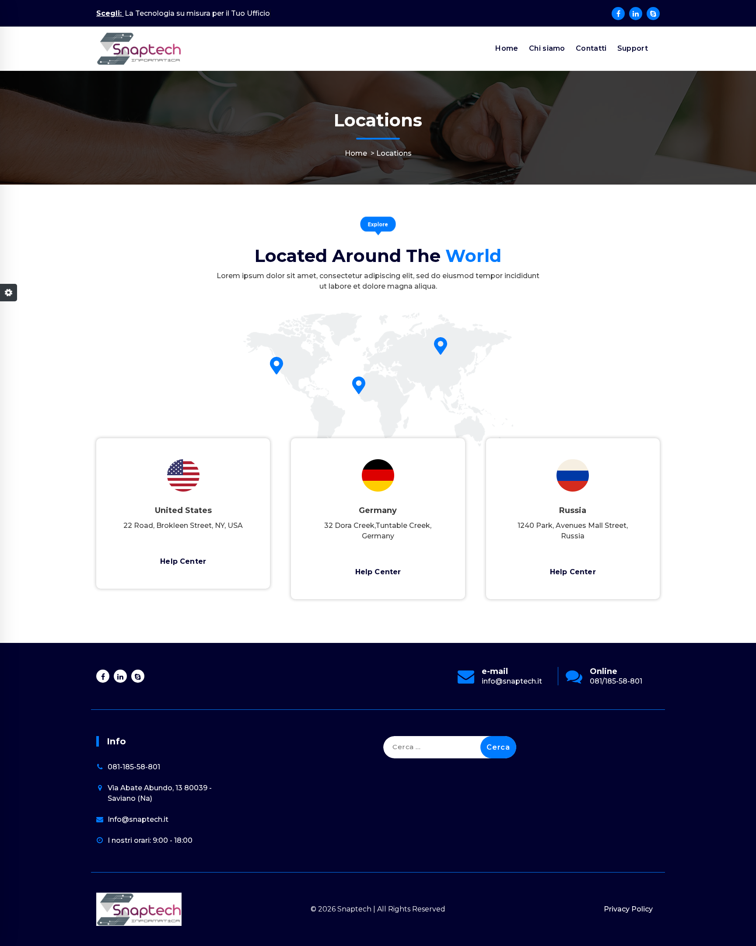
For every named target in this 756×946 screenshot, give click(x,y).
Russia (572, 510)
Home (506, 48)
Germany (378, 510)
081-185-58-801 (134, 767)
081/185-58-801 (616, 681)
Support (632, 48)
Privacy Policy (628, 909)
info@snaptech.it (512, 681)
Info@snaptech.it (138, 819)
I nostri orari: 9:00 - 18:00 (150, 840)
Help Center (183, 561)
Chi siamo (547, 48)
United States (183, 510)
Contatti (591, 48)
